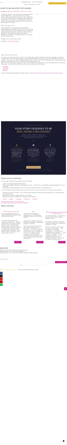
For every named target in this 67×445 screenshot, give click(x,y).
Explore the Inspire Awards (33, 167)
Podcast (23, 11)
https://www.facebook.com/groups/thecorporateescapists (46, 73)
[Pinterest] (1, 281)
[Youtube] (1, 279)
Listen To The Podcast (29, 4)
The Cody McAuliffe (13, 41)
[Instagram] (1, 276)
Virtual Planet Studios (45, 269)
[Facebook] (1, 273)
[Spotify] (1, 284)
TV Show (29, 11)
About (38, 4)
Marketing (17, 11)
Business (10, 11)
